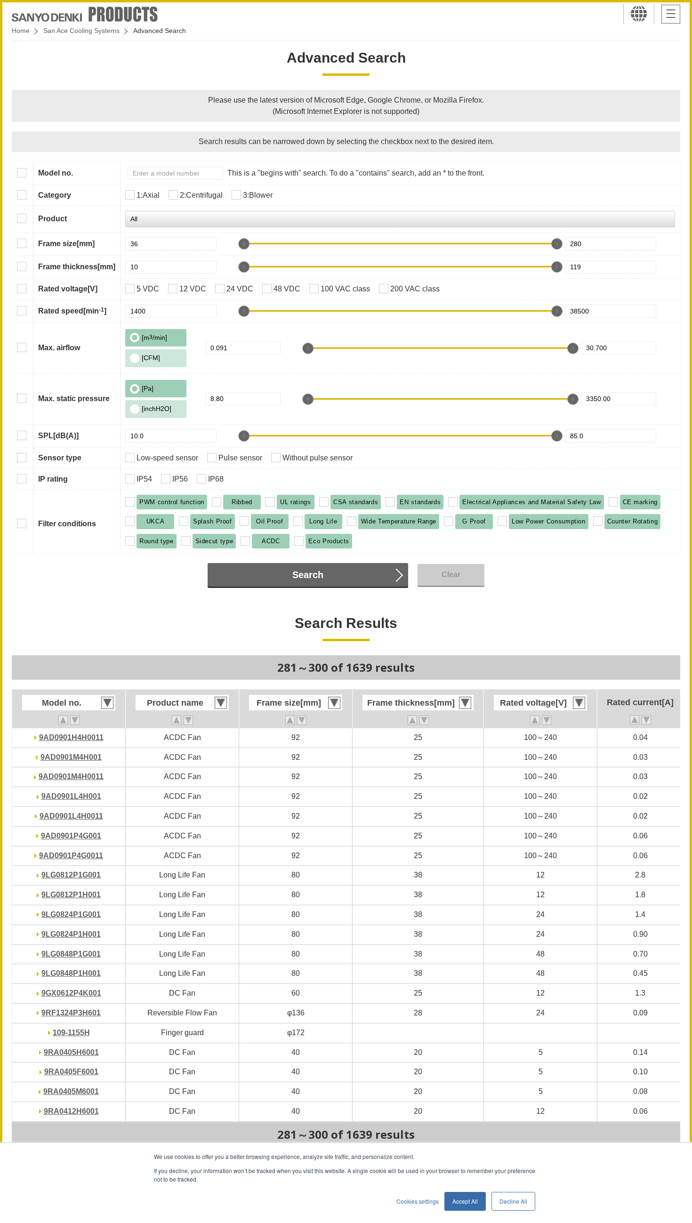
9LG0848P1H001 (71, 973)
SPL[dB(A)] (58, 436)
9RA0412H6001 (71, 1111)
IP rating (53, 479)
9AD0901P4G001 (71, 836)
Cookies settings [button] (417, 1201)
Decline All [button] (513, 1201)
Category (54, 195)
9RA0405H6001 (71, 1052)
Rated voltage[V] (67, 289)
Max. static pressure (74, 398)
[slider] (243, 243)
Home (21, 30)
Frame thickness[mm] (76, 267)
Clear (451, 575)
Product (52, 219)
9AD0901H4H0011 (71, 737)
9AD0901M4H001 (71, 757)
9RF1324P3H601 (71, 1013)
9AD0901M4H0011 (71, 776)
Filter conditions (67, 524)
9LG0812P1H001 (71, 895)
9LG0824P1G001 (71, 914)
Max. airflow (59, 348)
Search (307, 575)
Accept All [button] (465, 1201)
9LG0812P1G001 (71, 875)
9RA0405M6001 (71, 1091)
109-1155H (71, 1033)
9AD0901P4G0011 (71, 856)
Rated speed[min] (72, 310)
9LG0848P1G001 (71, 954)
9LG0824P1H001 (71, 934)
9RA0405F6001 (71, 1072)
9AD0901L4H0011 (71, 816)
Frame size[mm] (66, 244)
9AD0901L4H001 (71, 796)
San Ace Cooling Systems (81, 30)
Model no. (55, 173)
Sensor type (59, 458)
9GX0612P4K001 (71, 993)
